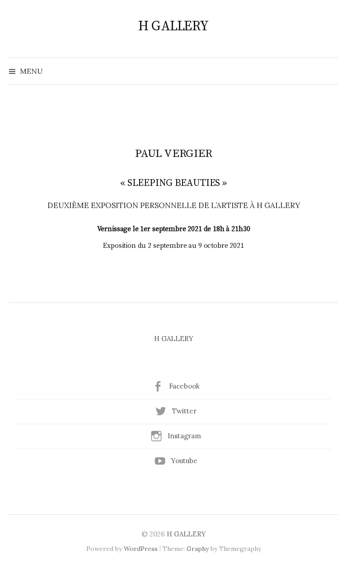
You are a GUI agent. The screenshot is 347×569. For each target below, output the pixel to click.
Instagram (184, 435)
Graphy (198, 549)
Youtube (184, 460)
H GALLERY (173, 26)
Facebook (184, 386)
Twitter (184, 411)
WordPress (141, 549)
